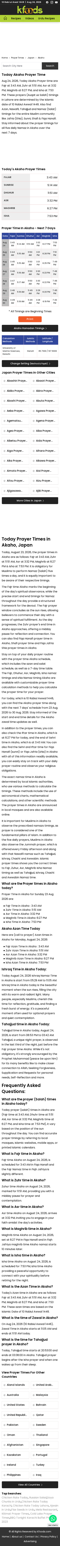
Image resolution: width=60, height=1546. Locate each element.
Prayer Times (17, 57)
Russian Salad (38, 1497)
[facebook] (47, 2)
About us (17, 1536)
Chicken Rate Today (15, 1497)
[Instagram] (52, 2)
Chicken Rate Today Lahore (31, 1506)
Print (30, 319)
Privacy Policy (48, 1536)
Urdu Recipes (46, 18)
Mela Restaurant (46, 1510)
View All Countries (29, 1484)
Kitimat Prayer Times (15, 1514)
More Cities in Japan (29, 500)
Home (5, 57)
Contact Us (31, 1536)
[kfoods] (30, 10)
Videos (29, 18)
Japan (31, 57)
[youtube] (56, 2)
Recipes (16, 18)
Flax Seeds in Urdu (22, 1510)
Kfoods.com (44, 1531)
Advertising (30, 1541)
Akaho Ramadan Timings (29, 328)
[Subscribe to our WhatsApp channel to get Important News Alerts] (53, 1518)
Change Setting (29, 363)
